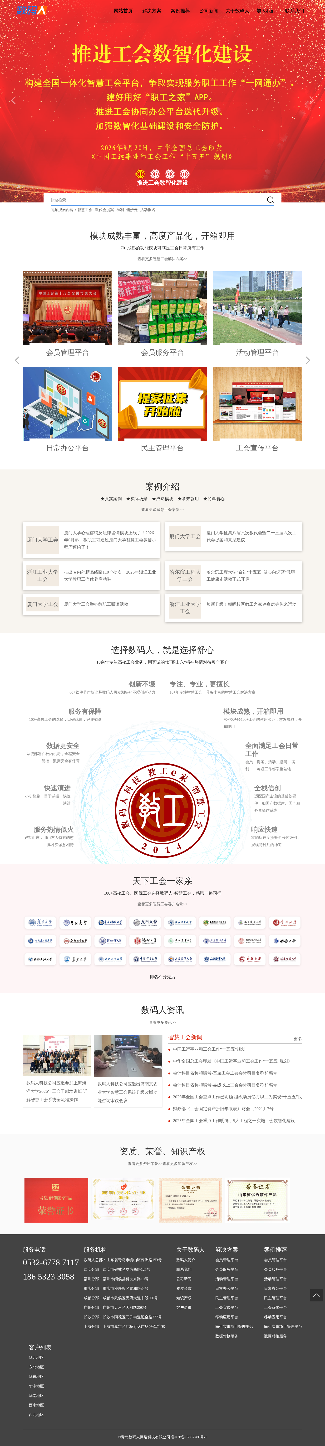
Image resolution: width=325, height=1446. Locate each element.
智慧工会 (85, 210)
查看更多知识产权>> (179, 1164)
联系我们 (294, 10)
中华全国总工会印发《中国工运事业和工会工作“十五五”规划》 (232, 1061)
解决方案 (151, 10)
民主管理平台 (226, 1298)
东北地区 (36, 1367)
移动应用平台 (226, 1317)
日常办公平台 (226, 1288)
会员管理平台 (226, 1260)
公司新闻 (208, 10)
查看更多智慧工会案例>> (162, 510)
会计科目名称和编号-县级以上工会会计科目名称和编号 (225, 1085)
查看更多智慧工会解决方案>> (162, 259)
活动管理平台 (226, 1279)
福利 (120, 210)
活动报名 (147, 210)
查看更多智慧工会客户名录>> (162, 904)
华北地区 (36, 1357)
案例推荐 (180, 10)
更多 (298, 1039)
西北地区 (36, 1415)
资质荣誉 (184, 1288)
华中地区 (36, 1386)
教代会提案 (104, 210)
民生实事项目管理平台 (234, 1327)
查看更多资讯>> (162, 1022)
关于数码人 (237, 10)
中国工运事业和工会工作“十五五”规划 (209, 1049)
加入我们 (266, 10)
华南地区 (36, 1396)
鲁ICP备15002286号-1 (189, 1437)
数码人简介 (185, 1260)
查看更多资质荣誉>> (145, 1164)
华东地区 (36, 1377)
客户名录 (184, 1307)
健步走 (132, 210)
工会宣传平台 (226, 1307)
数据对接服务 (226, 1336)
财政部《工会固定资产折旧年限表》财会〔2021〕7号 (223, 1108)
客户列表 (40, 1347)
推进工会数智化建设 (162, 183)
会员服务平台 (226, 1269)
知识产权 (184, 1298)
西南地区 (36, 1405)
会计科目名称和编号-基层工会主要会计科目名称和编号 (225, 1073)
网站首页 (123, 10)
